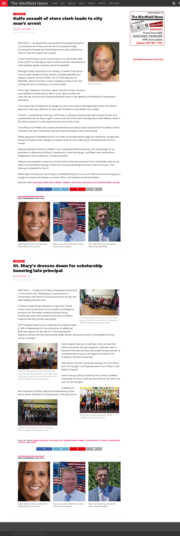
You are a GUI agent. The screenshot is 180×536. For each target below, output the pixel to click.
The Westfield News (29, 3)
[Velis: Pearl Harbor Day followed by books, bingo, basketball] (104, 240)
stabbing (66, 182)
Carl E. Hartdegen (23, 29)
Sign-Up (71, 3)
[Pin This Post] (77, 188)
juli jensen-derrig (69, 440)
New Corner (55, 182)
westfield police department (97, 182)
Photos (101, 3)
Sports (91, 3)
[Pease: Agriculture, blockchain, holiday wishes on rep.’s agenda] (69, 240)
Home (54, 3)
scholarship (91, 440)
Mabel (82, 440)
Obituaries (114, 3)
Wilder (116, 182)
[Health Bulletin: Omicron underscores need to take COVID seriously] (34, 240)
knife (45, 182)
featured (37, 182)
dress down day (41, 440)
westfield (76, 182)
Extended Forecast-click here (148, 59)
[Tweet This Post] (61, 188)
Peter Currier (21, 276)
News (81, 3)
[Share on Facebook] (44, 188)
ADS (62, 3)
